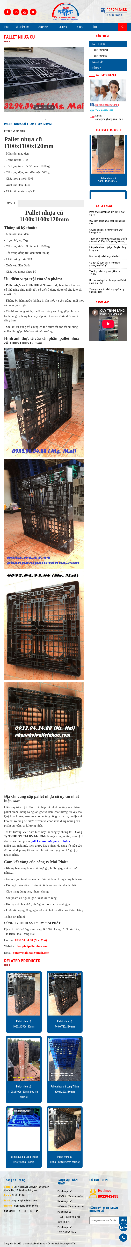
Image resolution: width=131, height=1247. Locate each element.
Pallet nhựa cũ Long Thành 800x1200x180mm (64, 1089)
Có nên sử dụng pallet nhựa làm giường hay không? (104, 264)
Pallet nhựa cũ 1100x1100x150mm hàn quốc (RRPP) (69, 1216)
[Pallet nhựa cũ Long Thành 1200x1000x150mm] (24, 1129)
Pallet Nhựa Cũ (100, 55)
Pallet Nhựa (99, 44)
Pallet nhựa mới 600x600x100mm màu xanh (70, 1204)
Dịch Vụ (63, 27)
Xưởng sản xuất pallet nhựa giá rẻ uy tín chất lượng (106, 290)
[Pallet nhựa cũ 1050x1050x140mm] (24, 994)
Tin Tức (79, 27)
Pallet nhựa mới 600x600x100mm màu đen (70, 1194)
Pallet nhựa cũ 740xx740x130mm (65, 1024)
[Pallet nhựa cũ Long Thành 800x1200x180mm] (64, 1059)
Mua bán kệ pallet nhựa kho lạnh (104, 256)
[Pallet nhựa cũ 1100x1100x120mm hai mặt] (64, 1129)
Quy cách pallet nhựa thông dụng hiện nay (107, 222)
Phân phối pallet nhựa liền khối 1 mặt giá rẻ (107, 213)
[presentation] (45, 119)
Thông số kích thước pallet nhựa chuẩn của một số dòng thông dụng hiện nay (108, 240)
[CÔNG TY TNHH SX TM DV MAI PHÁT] (65, 11)
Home (7, 27)
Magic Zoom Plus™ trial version (18, 51)
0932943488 (107, 110)
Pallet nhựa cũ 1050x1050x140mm (23, 1024)
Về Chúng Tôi (22, 27)
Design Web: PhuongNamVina (62, 1243)
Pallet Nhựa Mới (100, 49)
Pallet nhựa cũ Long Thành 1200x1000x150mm (24, 1159)
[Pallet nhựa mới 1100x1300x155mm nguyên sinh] (108, 155)
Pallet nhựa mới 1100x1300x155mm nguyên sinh (108, 184)
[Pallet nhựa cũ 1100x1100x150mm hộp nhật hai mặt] (24, 1059)
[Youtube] (24, 12)
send (123, 1220)
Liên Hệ (95, 27)
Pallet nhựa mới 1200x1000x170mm (66, 1230)
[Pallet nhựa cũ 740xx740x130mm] (64, 994)
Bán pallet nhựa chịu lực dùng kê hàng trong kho (107, 248)
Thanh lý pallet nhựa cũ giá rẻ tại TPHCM (104, 272)
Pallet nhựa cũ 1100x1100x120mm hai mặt (65, 1159)
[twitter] (33, 12)
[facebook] (7, 12)
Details (11, 203)
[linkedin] (16, 12)
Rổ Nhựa (96, 67)
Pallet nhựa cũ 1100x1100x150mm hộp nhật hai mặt (23, 1091)
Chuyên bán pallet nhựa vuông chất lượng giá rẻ (106, 231)
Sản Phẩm (43, 27)
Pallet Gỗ (97, 61)
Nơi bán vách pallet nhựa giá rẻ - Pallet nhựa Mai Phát (107, 281)
